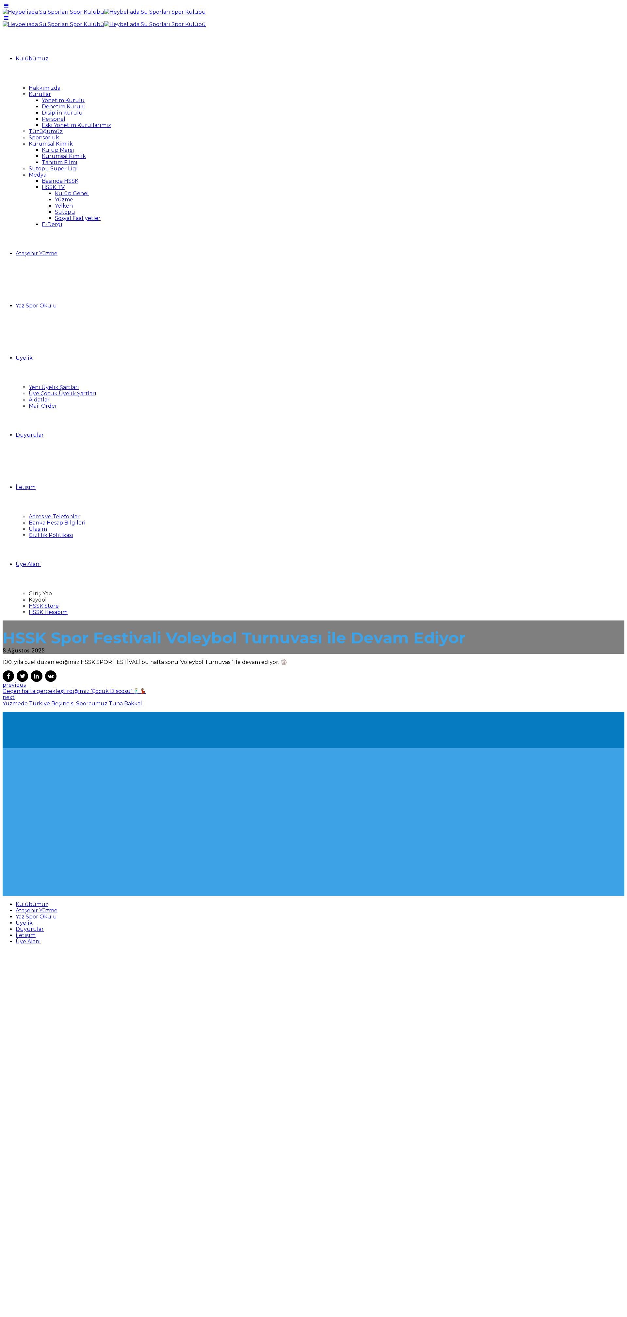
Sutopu (65, 212)
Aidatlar (39, 400)
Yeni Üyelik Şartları (54, 387)
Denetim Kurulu (64, 106)
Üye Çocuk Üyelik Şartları (62, 393)
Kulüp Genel (72, 193)
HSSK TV (53, 187)
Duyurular (30, 435)
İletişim (26, 487)
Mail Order (43, 406)
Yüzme (64, 199)
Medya (37, 175)
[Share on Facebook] (8, 676)
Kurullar (40, 94)
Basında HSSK (60, 181)
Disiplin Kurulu (62, 113)
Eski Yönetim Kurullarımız (76, 125)
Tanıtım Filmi (59, 162)
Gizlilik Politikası (51, 535)
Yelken (64, 206)
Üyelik (24, 358)
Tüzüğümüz (46, 131)
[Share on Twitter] (22, 676)
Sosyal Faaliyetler (78, 218)
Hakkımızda (44, 88)
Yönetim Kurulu (63, 100)
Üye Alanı (28, 564)
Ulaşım (38, 529)
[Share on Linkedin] (36, 676)
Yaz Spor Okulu (36, 306)
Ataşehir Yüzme (36, 253)
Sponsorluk (44, 137)
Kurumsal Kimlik (51, 144)
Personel (53, 119)
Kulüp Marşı (58, 150)
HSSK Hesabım (48, 612)
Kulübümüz (32, 58)
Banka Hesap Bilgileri (57, 523)
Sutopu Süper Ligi (53, 168)
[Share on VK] (50, 676)
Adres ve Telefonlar (54, 516)
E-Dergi (52, 224)
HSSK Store (44, 606)
